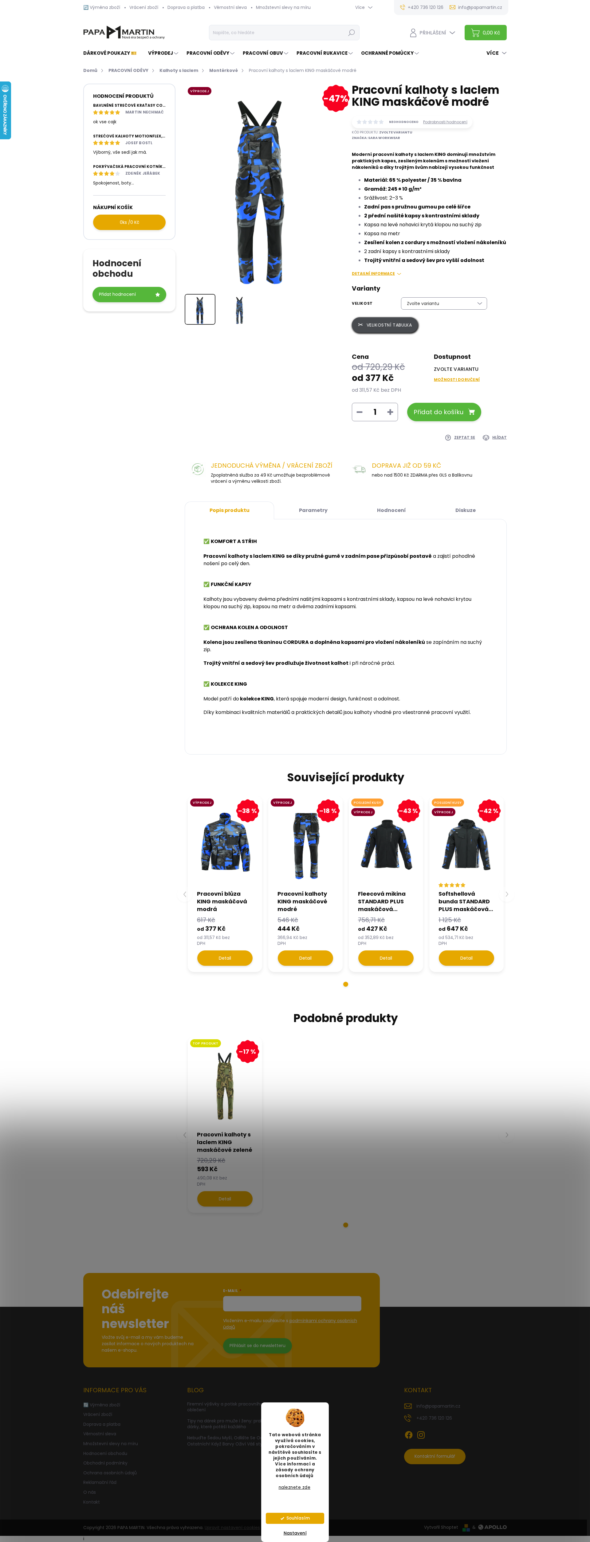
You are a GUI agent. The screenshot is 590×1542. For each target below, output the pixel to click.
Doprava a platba (186, 7)
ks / (129, 222)
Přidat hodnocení (117, 294)
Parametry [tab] (313, 510)
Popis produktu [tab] (230, 510)
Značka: (376, 137)
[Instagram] (421, 1433)
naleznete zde (295, 1487)
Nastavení (295, 1533)
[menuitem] (112, 53)
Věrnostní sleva (230, 7)
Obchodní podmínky (105, 1463)
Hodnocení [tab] (391, 510)
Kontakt (91, 1502)
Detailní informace (373, 273)
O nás (89, 1492)
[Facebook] (408, 1433)
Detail (225, 958)
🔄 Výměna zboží (101, 7)
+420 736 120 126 (434, 1418)
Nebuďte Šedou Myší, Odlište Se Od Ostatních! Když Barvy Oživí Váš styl (225, 1441)
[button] (345, 984)
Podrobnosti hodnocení (445, 122)
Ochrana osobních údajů (110, 1473)
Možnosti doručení (457, 379)
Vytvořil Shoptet (441, 1527)
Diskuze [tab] (465, 510)
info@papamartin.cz (438, 1406)
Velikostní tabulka (389, 325)
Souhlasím (298, 1518)
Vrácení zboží (143, 7)
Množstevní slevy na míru (283, 7)
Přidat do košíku (438, 412)
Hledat (352, 33)
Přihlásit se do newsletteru (257, 1345)
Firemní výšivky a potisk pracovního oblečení (225, 1407)
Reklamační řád (99, 1482)
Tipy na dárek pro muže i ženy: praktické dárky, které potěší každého (230, 1424)
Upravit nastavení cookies (232, 1527)
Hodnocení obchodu (105, 1453)
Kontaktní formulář (435, 1456)
